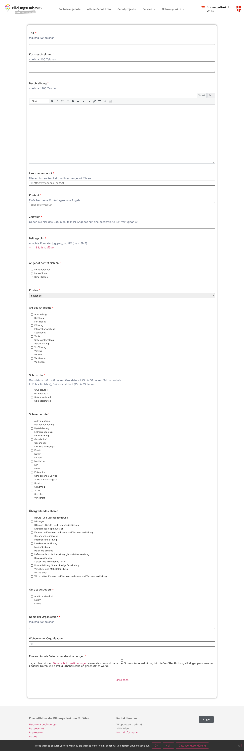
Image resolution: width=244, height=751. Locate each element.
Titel (33, 32)
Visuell (201, 95)
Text (211, 95)
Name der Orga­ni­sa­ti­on (44, 616)
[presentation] (39, 101)
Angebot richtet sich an (45, 263)
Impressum (36, 732)
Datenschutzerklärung (192, 745)
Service (147, 9)
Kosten (34, 290)
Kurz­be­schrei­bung (41, 54)
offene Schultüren (99, 9)
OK (156, 745)
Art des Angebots (41, 307)
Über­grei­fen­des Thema (43, 511)
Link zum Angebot (41, 173)
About (33, 736)
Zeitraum (35, 217)
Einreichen (122, 679)
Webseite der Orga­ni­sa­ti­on (47, 638)
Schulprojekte (127, 9)
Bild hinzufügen (46, 247)
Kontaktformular (127, 732)
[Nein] (239, 745)
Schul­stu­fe (37, 375)
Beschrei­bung (39, 83)
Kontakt (35, 195)
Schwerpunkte (171, 9)
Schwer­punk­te (39, 414)
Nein (168, 745)
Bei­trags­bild (37, 238)
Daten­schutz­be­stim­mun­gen (70, 663)
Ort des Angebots (41, 589)
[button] (39, 101)
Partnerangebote (70, 9)
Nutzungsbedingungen (43, 724)
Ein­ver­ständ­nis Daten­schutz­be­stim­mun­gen (57, 656)
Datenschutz (37, 728)
